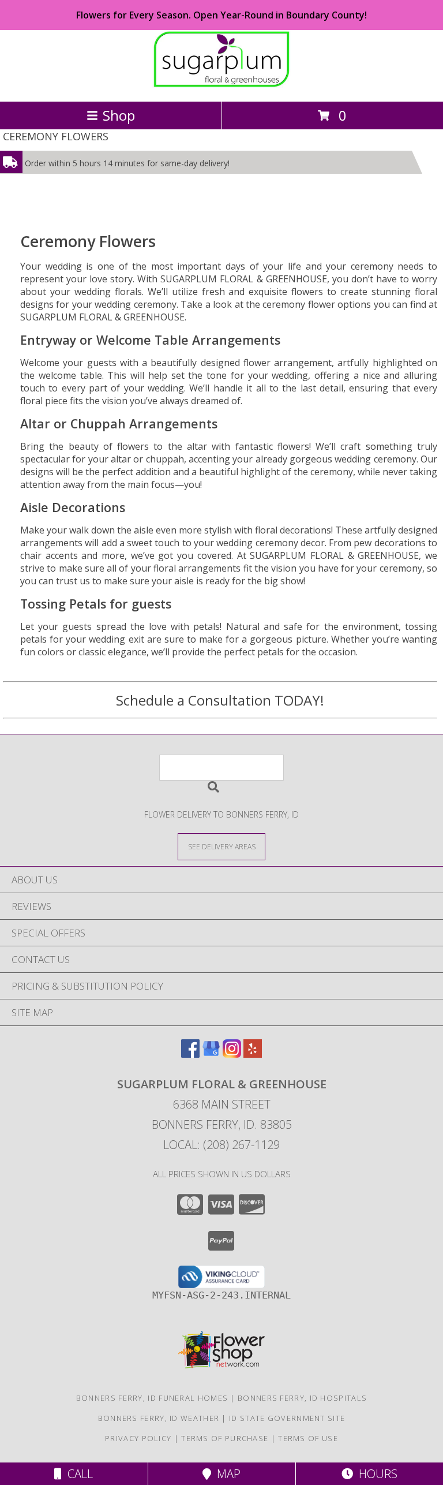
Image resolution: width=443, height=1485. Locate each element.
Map (226, 1474)
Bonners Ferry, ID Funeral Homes (152, 1398)
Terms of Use (308, 1438)
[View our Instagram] (232, 1054)
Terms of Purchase (224, 1438)
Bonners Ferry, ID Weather (159, 1418)
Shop (119, 115)
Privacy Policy (138, 1438)
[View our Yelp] (252, 1054)
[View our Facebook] (190, 1054)
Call (77, 1474)
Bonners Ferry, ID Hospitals (302, 1398)
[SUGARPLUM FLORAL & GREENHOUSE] (221, 84)
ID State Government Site (287, 1418)
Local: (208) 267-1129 (221, 1144)
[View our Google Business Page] (211, 1054)
